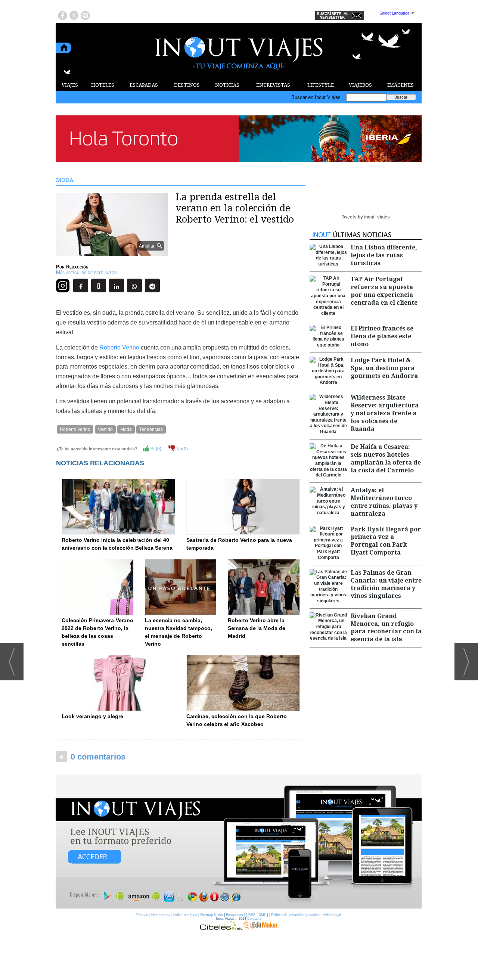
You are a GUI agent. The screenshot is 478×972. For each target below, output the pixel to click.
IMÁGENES (400, 85)
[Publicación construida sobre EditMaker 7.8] (260, 928)
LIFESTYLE (320, 85)
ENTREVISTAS (273, 85)
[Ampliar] (112, 253)
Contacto (254, 918)
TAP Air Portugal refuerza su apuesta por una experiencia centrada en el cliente (384, 291)
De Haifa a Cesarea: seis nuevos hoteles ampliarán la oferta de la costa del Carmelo (386, 458)
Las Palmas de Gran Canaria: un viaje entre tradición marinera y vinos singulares (386, 584)
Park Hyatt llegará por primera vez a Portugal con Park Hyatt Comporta (386, 541)
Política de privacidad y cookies (295, 915)
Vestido (105, 429)
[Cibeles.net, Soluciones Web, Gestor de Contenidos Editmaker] (221, 928)
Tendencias (151, 429)
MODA (65, 180)
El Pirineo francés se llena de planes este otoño (382, 336)
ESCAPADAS (144, 85)
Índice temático (185, 915)
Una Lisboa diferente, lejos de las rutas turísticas (384, 255)
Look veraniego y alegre (92, 716)
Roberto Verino (119, 347)
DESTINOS (187, 85)
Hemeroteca (160, 915)
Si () (155, 448)
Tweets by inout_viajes (366, 217)
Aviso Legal (332, 915)
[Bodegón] (239, 841)
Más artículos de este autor (86, 272)
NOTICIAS (227, 85)
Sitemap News (211, 915)
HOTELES (102, 85)
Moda (126, 429)
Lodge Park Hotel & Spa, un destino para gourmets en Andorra (384, 368)
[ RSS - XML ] (257, 915)
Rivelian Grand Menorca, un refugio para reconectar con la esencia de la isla (386, 627)
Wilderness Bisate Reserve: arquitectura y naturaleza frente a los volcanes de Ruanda (385, 413)
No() (181, 448)
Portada (142, 915)
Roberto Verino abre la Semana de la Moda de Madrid (256, 628)
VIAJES (70, 85)
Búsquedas (234, 915)
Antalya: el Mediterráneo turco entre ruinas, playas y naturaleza (384, 502)
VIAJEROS (360, 85)
